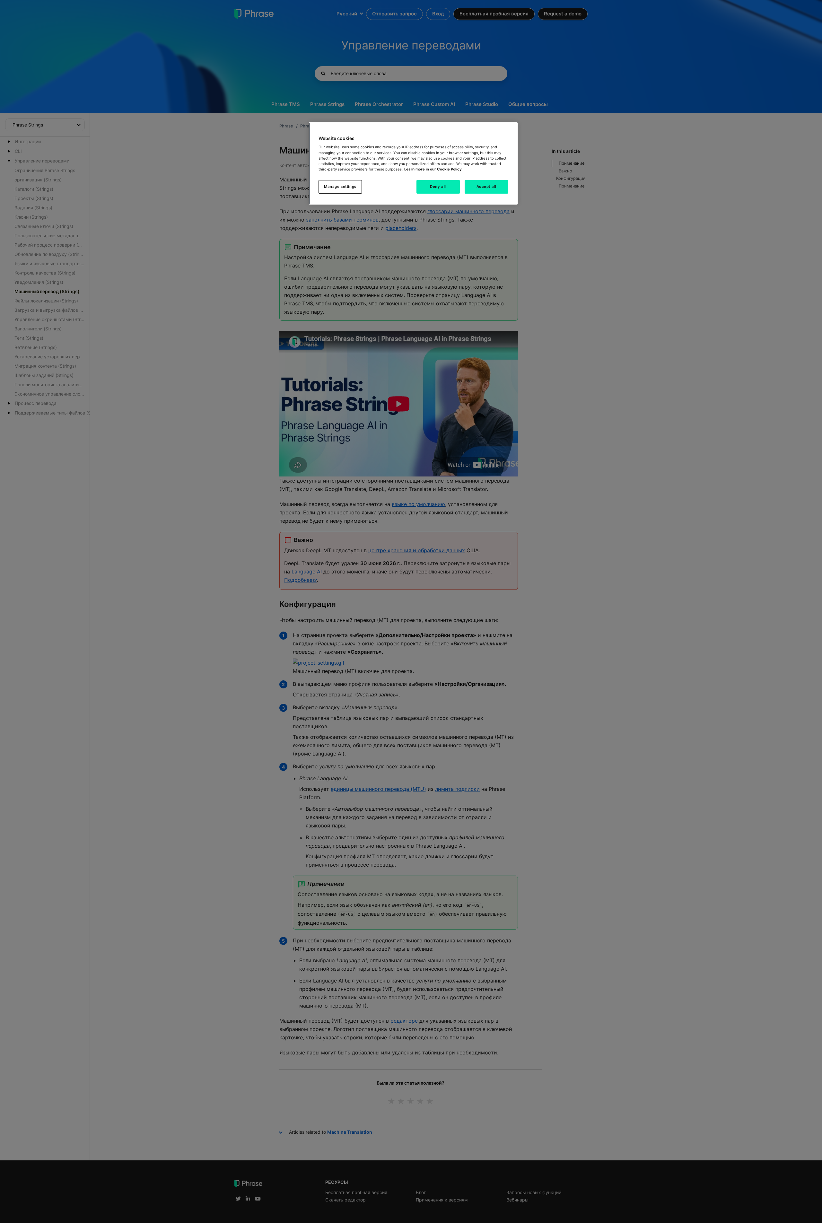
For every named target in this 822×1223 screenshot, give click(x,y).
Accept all (486, 186)
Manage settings (340, 186)
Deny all (438, 186)
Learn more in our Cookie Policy (433, 169)
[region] (413, 163)
